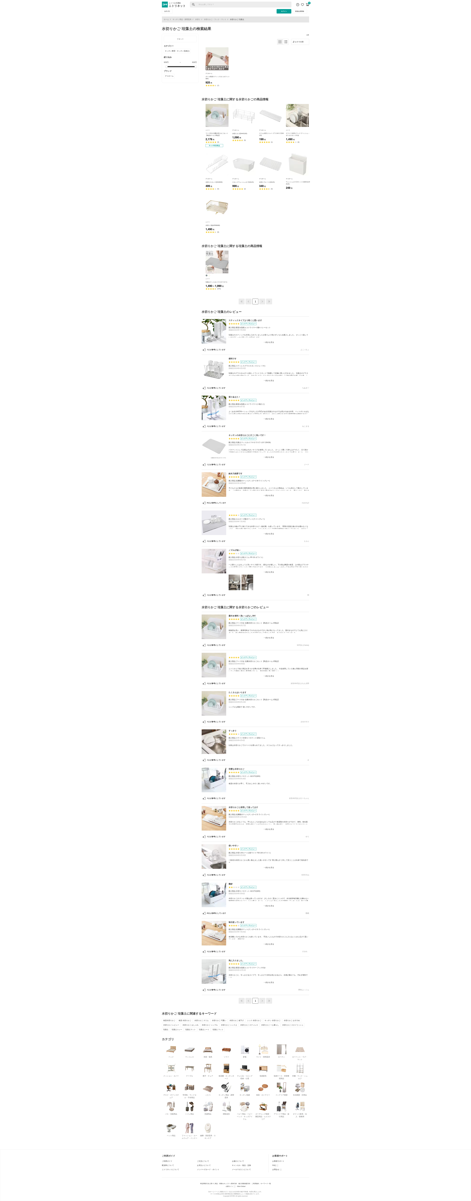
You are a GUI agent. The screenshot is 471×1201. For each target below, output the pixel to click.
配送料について (168, 1165)
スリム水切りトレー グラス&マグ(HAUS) (271, 134)
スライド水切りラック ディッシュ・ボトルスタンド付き (298, 134)
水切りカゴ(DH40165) (239, 133)
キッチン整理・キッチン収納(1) (177, 51)
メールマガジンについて (241, 1169)
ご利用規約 (255, 1183)
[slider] (166, 66)
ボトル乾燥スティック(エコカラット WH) (218, 78)
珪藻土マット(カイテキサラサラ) (216, 282)
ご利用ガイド (167, 1161)
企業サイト (229, 1186)
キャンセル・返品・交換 (241, 1165)
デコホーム (169, 76)
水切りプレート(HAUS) (267, 182)
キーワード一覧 (266, 1183)
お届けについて (238, 1161)
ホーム (166, 19)
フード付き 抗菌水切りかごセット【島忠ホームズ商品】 (217, 134)
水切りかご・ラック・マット (215, 19)
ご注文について (203, 1161)
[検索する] (193, 4)
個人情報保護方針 (244, 1183)
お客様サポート (278, 1161)
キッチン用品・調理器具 (182, 19)
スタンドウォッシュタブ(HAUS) (243, 182)
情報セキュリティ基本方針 (228, 1183)
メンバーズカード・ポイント (208, 1169)
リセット (180, 39)
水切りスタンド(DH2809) (214, 182)
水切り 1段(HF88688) (213, 225)
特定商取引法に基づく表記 (209, 1183)
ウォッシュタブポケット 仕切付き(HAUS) (298, 183)
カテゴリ (167, 11)
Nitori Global (241, 1186)
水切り (197, 19)
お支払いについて (204, 1165)
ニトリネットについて (170, 1169)
